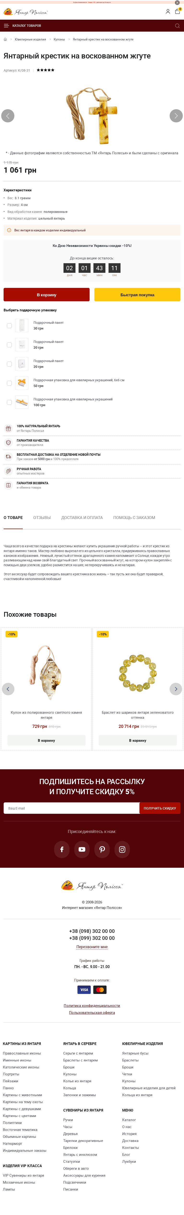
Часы (67, 1126)
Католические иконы (21, 1067)
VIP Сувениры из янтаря (23, 1175)
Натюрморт (12, 1143)
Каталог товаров (26, 25)
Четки (127, 1074)
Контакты (130, 1147)
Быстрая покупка (137, 295)
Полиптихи (12, 1122)
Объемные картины (19, 1136)
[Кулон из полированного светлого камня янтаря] (46, 674)
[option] (42, 521)
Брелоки (70, 1147)
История (129, 1133)
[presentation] (7, 115)
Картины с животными (22, 1094)
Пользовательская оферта (92, 1012)
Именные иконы (17, 1060)
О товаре (13, 517)
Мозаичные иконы (19, 1182)
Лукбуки (129, 1161)
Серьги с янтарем (78, 1053)
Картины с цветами (19, 1115)
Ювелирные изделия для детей (149, 1087)
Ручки (68, 1119)
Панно (8, 1087)
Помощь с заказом (134, 517)
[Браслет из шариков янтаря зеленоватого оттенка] (138, 674)
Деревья (70, 1133)
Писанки (70, 1189)
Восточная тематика (20, 1129)
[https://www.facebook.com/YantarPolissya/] (61, 849)
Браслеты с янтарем (80, 1060)
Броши (69, 1067)
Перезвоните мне (92, 946)
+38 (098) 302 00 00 (92, 931)
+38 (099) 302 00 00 (92, 938)
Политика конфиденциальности (92, 1005)
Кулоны (59, 39)
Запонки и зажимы (79, 1094)
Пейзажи (10, 1080)
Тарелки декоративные (83, 1140)
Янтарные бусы (135, 1053)
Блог (126, 1154)
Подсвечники (74, 1182)
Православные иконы (22, 1053)
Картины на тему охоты (23, 1101)
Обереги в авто (76, 1168)
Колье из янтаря (77, 1080)
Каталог (129, 1119)
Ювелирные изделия (30, 39)
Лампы (9, 1189)
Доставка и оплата (82, 517)
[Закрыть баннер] (177, 2)
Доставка (130, 1140)
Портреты (11, 1074)
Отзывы (42, 517)
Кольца (69, 1087)
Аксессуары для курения (84, 1175)
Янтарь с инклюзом (80, 1154)
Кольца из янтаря (137, 1094)
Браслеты (130, 1060)
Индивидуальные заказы (24, 1150)
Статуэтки (71, 1161)
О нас (127, 1126)
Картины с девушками (22, 1108)
